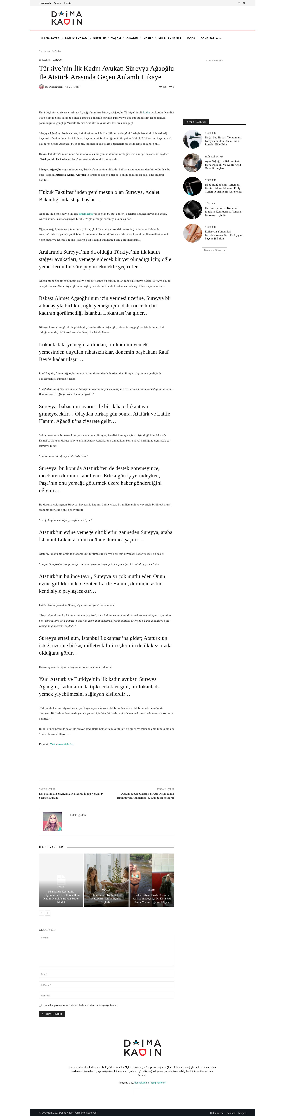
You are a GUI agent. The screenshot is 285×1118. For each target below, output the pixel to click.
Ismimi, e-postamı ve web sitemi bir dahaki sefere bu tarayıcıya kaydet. (81, 1005)
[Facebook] (239, 3)
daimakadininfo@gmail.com (150, 1082)
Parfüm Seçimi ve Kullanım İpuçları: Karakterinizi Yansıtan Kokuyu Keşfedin (223, 211)
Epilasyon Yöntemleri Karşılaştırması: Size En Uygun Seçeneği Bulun (224, 235)
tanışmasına (86, 213)
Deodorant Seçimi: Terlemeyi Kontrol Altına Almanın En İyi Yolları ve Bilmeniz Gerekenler (223, 188)
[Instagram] (243, 3)
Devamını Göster (213, 250)
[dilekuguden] (42, 86)
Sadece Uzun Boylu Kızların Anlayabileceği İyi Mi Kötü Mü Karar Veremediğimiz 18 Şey (152, 898)
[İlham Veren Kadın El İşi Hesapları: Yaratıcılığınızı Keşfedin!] (106, 880)
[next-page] (47, 913)
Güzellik (210, 133)
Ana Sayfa (44, 51)
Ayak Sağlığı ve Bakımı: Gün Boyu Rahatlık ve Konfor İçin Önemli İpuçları (223, 165)
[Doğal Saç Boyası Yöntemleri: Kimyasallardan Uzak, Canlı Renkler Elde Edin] (192, 139)
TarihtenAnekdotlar (61, 744)
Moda (60, 887)
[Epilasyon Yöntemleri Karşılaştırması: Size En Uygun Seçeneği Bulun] (192, 233)
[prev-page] (41, 913)
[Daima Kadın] (67, 18)
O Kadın (56, 51)
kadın (147, 112)
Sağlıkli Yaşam (214, 157)
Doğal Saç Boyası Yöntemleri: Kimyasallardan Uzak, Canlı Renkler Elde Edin (223, 141)
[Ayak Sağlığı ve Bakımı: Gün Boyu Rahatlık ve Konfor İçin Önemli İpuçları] (192, 162)
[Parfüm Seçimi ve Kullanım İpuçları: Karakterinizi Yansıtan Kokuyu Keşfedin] (192, 209)
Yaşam (57, 60)
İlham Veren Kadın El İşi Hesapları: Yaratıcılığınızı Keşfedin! (106, 898)
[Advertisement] (214, 87)
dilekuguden (56, 87)
